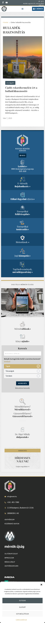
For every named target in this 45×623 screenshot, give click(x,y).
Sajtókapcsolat (11, 554)
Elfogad (22, 600)
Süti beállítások (22, 614)
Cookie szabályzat (21, 619)
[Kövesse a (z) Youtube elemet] (7, 2)
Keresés (22, 383)
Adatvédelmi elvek (11, 566)
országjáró (10, 83)
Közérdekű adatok (12, 524)
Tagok (8, 366)
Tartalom (9, 376)
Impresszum (9, 558)
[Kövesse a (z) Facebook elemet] (3, 2)
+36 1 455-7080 (13, 502)
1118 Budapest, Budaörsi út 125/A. (20, 508)
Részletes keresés (22, 388)
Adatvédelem (9, 519)
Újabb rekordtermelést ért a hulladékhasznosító (21, 89)
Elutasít (22, 607)
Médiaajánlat (10, 562)
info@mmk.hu (12, 496)
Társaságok (10, 371)
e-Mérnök (39, 9)
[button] (41, 584)
